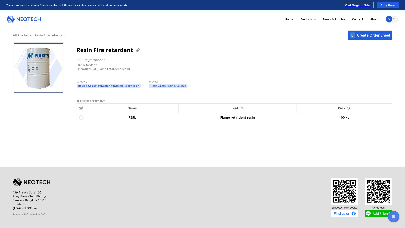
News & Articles (334, 19)
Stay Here (388, 5)
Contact (357, 19)
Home (289, 19)
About (374, 19)
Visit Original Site (357, 5)
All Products (22, 35)
